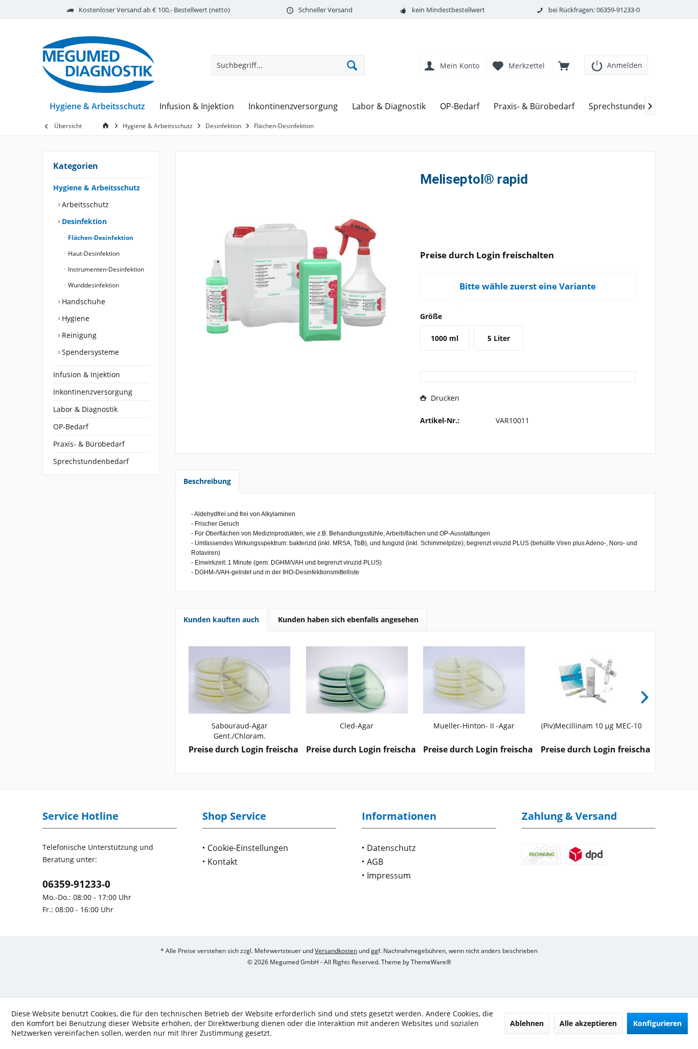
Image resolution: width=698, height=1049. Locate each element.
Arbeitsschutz (84, 204)
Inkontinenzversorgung (92, 392)
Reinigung (78, 335)
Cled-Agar (357, 725)
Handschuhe (82, 301)
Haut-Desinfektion (93, 253)
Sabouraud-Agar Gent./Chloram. (240, 731)
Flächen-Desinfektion (99, 237)
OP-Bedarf (70, 426)
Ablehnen (527, 1023)
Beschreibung (207, 481)
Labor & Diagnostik (85, 409)
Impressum (389, 875)
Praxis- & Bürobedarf (89, 444)
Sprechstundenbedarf (91, 461)
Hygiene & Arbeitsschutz (96, 187)
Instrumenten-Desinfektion (105, 269)
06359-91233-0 (76, 884)
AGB (375, 861)
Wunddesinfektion (92, 285)
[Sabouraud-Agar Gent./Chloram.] (240, 680)
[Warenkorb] (563, 65)
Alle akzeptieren (588, 1023)
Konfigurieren (657, 1023)
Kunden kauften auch (221, 619)
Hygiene (74, 318)
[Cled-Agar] (357, 680)
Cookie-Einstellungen (247, 847)
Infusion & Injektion (86, 374)
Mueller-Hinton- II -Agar (474, 725)
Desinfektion (83, 221)
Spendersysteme (89, 352)
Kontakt (222, 861)
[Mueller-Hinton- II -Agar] (474, 680)
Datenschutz (391, 847)
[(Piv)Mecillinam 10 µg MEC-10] (592, 680)
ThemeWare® (431, 962)
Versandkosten (336, 950)
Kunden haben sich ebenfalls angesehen (348, 619)
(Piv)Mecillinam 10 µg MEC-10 (591, 725)
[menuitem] (616, 62)
